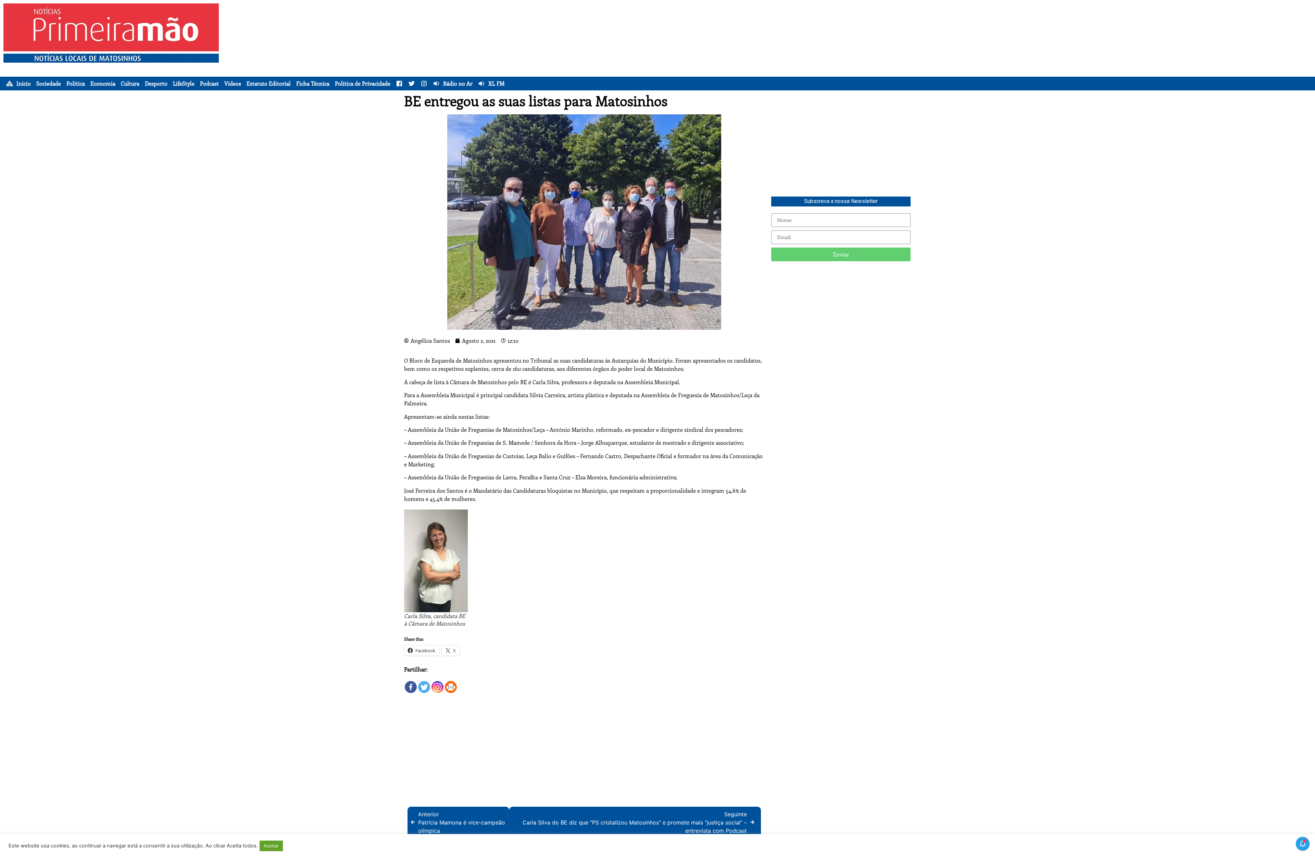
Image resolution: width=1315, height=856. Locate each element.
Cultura (130, 83)
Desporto (156, 83)
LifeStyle (184, 83)
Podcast (209, 83)
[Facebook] (411, 683)
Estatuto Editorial (269, 83)
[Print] (451, 683)
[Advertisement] (738, 51)
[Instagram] (437, 683)
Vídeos (232, 83)
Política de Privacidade (362, 83)
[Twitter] (424, 683)
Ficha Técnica (312, 83)
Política (75, 83)
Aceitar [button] (271, 845)
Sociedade (48, 83)
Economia (102, 83)
